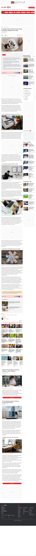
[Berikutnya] (22, 375)
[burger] (34, 9)
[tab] (4, 57)
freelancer (14, 106)
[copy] (21, 76)
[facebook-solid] (17, 76)
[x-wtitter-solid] (19, 76)
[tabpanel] (12, 66)
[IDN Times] (6, 7)
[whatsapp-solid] (15, 76)
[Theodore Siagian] (2, 333)
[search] (27, 7)
